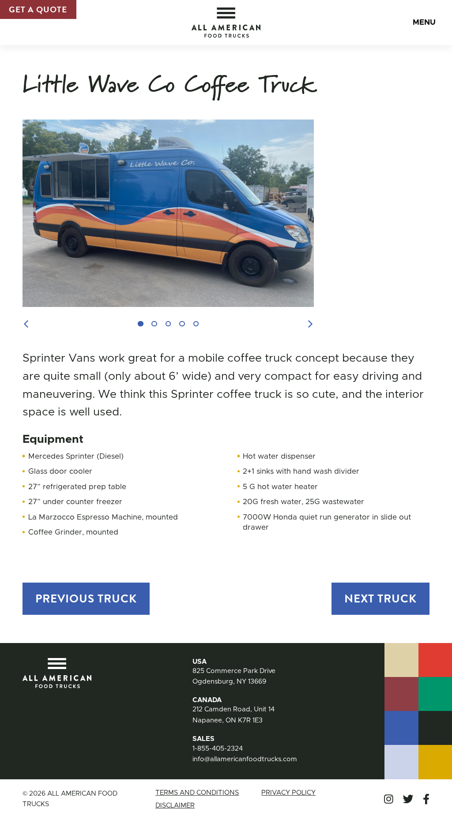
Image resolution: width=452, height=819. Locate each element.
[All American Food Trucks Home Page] (226, 22)
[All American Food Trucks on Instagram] (388, 799)
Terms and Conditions (197, 792)
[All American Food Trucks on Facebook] (426, 799)
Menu (424, 22)
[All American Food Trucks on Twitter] (408, 799)
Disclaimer (175, 805)
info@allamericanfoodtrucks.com (244, 759)
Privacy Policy (288, 792)
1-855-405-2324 (217, 748)
